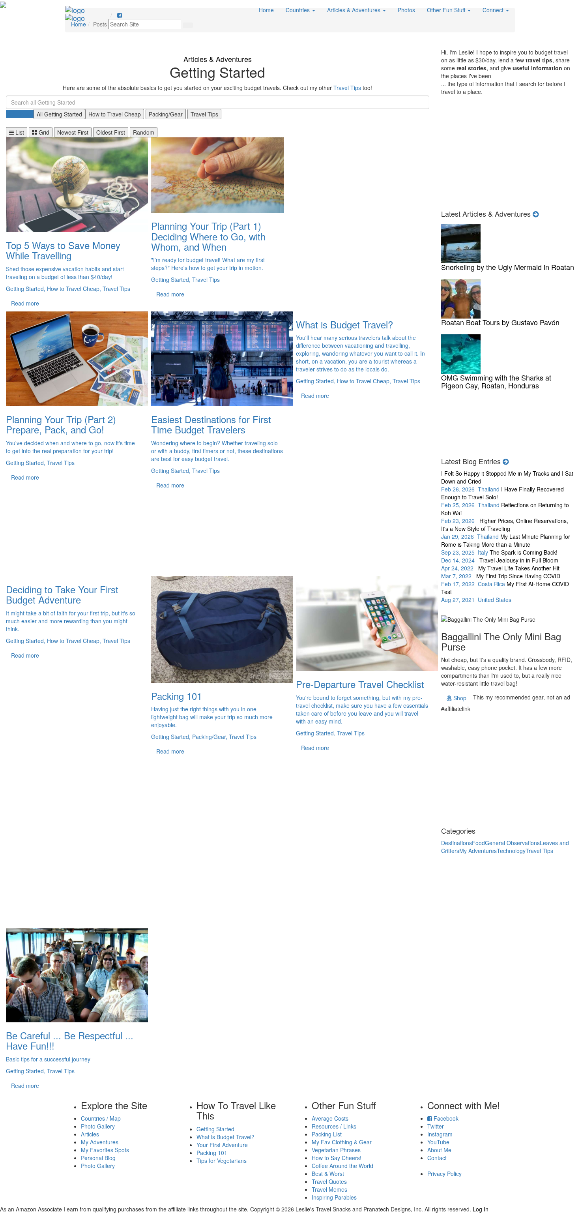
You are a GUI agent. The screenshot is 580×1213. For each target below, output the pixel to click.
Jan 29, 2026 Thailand (504, 528)
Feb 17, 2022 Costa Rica (500, 580)
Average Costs (330, 1118)
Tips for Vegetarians (221, 1160)
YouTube (438, 1142)
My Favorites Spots (105, 1150)
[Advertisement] (362, 224)
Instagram (440, 1134)
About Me (439, 1150)
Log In (480, 1209)
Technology (511, 851)
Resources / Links (334, 1126)
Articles (90, 1134)
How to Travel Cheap (114, 114)
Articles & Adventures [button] (354, 10)
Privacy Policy (444, 1173)
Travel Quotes (329, 1181)
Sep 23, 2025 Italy (505, 544)
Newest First (72, 132)
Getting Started (215, 1129)
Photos (406, 10)
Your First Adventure (222, 1145)
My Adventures (478, 851)
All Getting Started (59, 114)
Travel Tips (347, 88)
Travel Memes (329, 1189)
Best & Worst (328, 1173)
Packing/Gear (166, 114)
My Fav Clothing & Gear (342, 1142)
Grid (43, 132)
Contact (437, 1158)
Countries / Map (101, 1118)
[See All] (506, 461)
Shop (459, 698)
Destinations (456, 843)
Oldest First (110, 132)
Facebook (445, 1118)
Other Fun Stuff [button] (447, 10)
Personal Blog (98, 1158)
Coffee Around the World (342, 1166)
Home (266, 10)
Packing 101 (211, 1153)
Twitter (435, 1126)
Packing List (327, 1134)
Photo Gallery (98, 1126)
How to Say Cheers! (336, 1158)
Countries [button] (298, 10)
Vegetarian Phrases (336, 1150)
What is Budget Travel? (225, 1137)
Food (478, 843)
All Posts (22, 114)
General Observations (512, 843)
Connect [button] (494, 10)
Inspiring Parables (334, 1197)
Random (143, 132)
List (19, 132)
